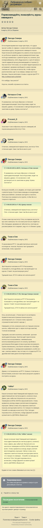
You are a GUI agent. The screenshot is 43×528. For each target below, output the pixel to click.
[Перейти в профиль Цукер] (4, 140)
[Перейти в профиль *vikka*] (4, 387)
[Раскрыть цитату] (5, 168)
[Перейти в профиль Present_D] (4, 121)
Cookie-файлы (34, 520)
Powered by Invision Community (21, 524)
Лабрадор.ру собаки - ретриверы (21, 3)
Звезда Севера (12, 28)
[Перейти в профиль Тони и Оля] (4, 238)
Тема (24, 517)
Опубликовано (18, 41)
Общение (15, 30)
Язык (17, 517)
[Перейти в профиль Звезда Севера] (4, 40)
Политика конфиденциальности (15, 520)
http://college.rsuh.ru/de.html (11, 76)
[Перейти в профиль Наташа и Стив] (4, 96)
